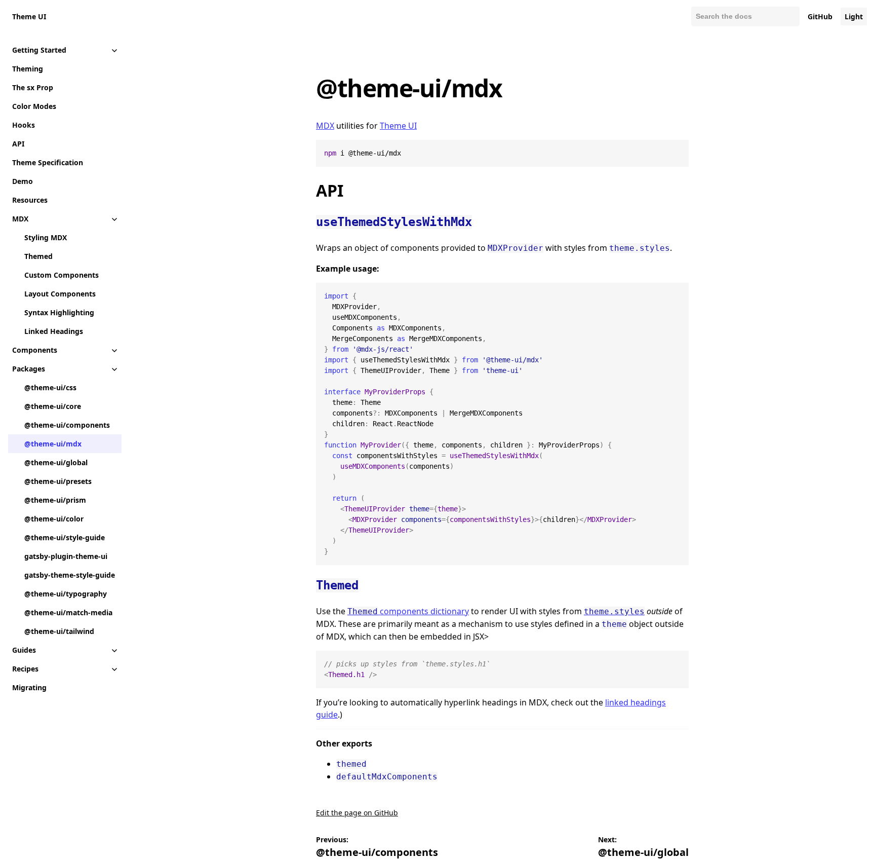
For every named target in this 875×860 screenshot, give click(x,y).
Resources (30, 200)
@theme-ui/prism (55, 500)
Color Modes (34, 106)
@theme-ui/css (50, 387)
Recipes (25, 669)
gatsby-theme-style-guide (69, 575)
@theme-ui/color (54, 519)
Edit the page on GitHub (357, 812)
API (18, 143)
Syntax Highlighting (59, 312)
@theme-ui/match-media (68, 612)
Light (854, 16)
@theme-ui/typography (65, 594)
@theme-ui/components (67, 425)
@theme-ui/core (52, 406)
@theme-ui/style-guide (64, 537)
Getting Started (39, 50)
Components (34, 350)
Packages (28, 368)
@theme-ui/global (56, 462)
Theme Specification (47, 162)
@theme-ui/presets (58, 481)
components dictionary (408, 611)
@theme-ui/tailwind (59, 631)
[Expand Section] (114, 50)
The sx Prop (32, 87)
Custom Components (61, 275)
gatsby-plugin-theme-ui (65, 556)
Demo (22, 181)
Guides (24, 650)
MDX (20, 218)
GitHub (820, 16)
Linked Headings (53, 331)
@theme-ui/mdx (53, 443)
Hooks (23, 125)
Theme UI (29, 16)
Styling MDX (45, 237)
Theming (27, 68)
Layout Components (60, 293)
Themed (38, 256)
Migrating (29, 687)
